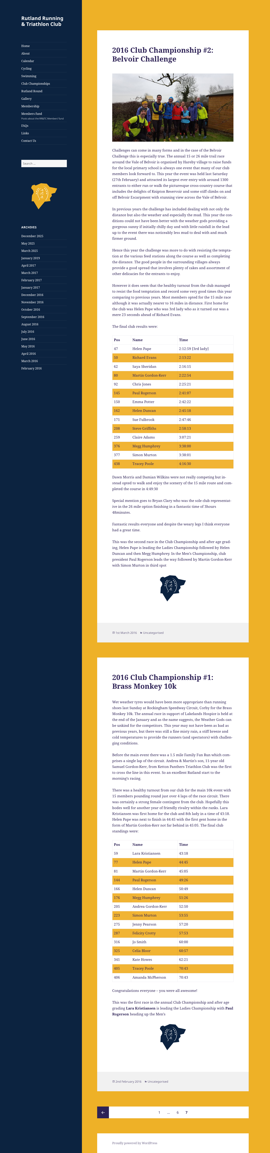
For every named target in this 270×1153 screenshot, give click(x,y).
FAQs (24, 126)
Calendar (27, 61)
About (25, 53)
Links (25, 133)
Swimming (28, 76)
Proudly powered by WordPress (134, 1143)
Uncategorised (153, 633)
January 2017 (30, 287)
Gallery (26, 99)
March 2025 (29, 251)
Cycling (26, 69)
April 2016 (28, 354)
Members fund (42, 116)
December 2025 (32, 236)
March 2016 (29, 361)
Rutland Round (31, 91)
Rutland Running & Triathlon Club (42, 21)
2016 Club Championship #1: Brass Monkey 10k (162, 681)
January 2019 (30, 258)
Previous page (103, 1112)
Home (25, 46)
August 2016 (29, 324)
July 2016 (27, 332)
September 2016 (32, 317)
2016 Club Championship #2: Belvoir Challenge (162, 54)
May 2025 (28, 243)
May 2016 (28, 346)
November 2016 (32, 302)
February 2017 (31, 280)
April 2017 (28, 265)
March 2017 (29, 273)
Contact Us (28, 141)
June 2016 (28, 339)
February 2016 (31, 368)
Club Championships (35, 84)
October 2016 (30, 310)
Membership (30, 106)
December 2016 (32, 295)
